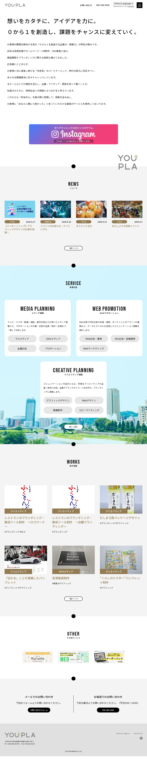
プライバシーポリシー (123, 733)
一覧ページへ (73, 248)
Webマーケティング (93, 348)
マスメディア (22, 338)
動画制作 (57, 410)
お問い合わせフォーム (39, 710)
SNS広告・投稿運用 (125, 338)
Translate (130, 6)
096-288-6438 (108, 710)
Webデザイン (89, 400)
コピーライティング (89, 410)
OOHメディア (53, 338)
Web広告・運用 (94, 338)
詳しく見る (73, 426)
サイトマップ (138, 733)
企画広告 (22, 348)
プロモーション (53, 348)
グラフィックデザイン (57, 400)
